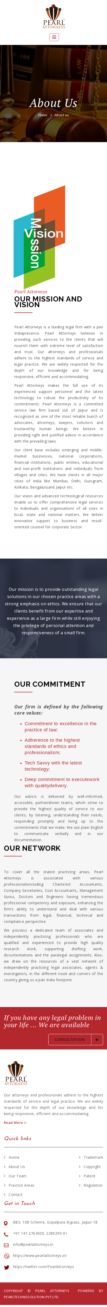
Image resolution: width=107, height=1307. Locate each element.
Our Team (17, 1175)
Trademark (93, 1157)
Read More (14, 1122)
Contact (16, 1194)
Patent (90, 1175)
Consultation (70, 1039)
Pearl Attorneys (54, 1290)
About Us (17, 1166)
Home (43, 114)
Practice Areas (21, 1185)
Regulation (93, 1185)
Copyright (92, 1166)
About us (61, 114)
